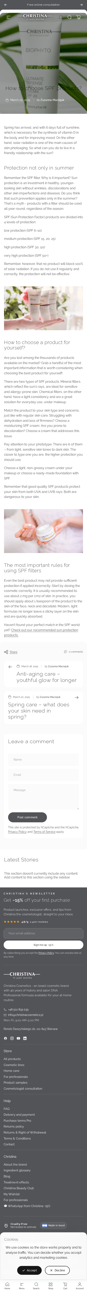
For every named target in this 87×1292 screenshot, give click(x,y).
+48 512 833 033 (16, 1010)
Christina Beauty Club (19, 1188)
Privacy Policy (17, 831)
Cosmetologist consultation (23, 1088)
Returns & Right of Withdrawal (25, 1132)
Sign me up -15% (43, 944)
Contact (9, 1144)
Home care (11, 1071)
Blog (7, 1176)
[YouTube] (18, 1038)
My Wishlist (12, 1194)
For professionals (16, 1076)
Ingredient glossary (17, 1170)
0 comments (76, 651)
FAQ (7, 1108)
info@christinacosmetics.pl (23, 1015)
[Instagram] (12, 1038)
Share (13, 652)
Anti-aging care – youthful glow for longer (47, 677)
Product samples (15, 1082)
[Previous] (5, 5)
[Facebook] (5, 1038)
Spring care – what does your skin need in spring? (38, 711)
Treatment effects (16, 1182)
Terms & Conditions (17, 1138)
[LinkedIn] (25, 1038)
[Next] (81, 5)
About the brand (15, 1164)
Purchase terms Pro (17, 1120)
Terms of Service (44, 831)
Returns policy (14, 1126)
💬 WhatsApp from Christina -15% (27, 1206)
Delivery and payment (19, 1114)
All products (12, 1059)
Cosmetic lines (14, 1065)
